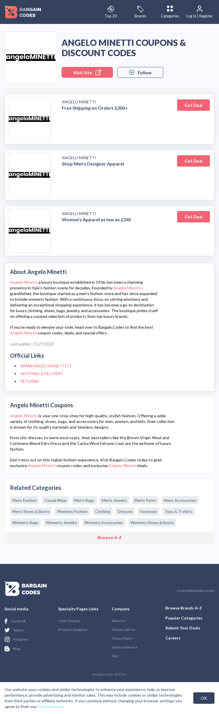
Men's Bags (84, 500)
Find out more (50, 706)
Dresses (125, 511)
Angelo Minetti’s (128, 287)
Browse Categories (73, 629)
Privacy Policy (122, 638)
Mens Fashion (24, 500)
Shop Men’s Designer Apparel (93, 163)
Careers (173, 637)
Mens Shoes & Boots (31, 511)
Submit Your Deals (182, 627)
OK (204, 698)
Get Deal (193, 105)
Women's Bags (25, 522)
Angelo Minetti (79, 101)
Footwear (148, 511)
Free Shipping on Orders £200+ (95, 108)
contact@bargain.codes (195, 591)
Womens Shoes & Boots (152, 522)
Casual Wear (55, 500)
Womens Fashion (72, 511)
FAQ (115, 656)
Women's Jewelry (61, 522)
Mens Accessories (180, 500)
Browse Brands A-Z (183, 607)
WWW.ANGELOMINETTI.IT (46, 365)
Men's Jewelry (114, 500)
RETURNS (30, 381)
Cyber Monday (69, 621)
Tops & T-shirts (178, 511)
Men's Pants (145, 500)
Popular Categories (183, 617)
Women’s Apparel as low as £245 (96, 219)
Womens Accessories (103, 522)
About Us (119, 621)
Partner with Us (123, 629)
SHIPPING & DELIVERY (42, 373)
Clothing (102, 511)
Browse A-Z (110, 537)
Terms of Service (124, 647)
